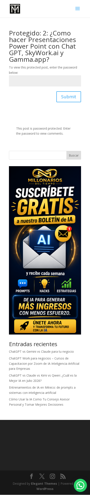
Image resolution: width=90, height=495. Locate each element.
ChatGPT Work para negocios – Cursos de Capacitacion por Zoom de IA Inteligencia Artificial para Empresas (44, 363)
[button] (80, 485)
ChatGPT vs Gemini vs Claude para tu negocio (41, 351)
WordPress (45, 489)
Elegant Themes (44, 483)
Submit (68, 97)
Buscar (74, 155)
